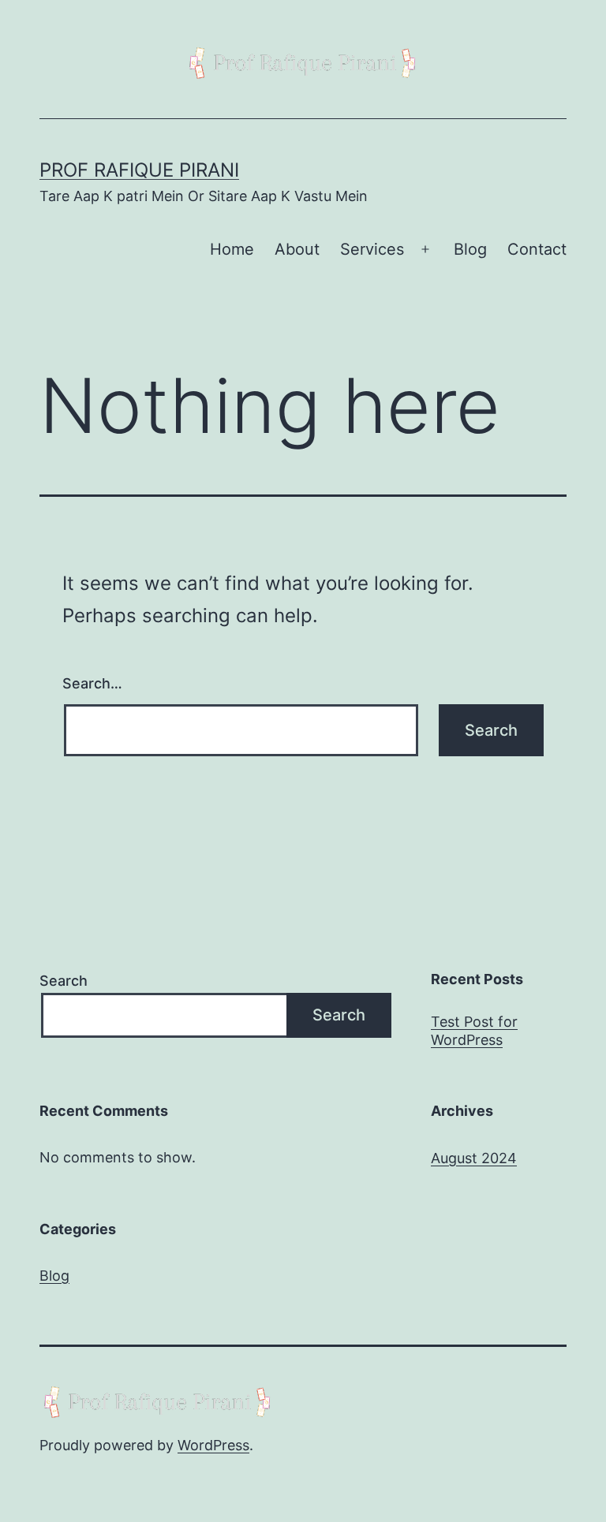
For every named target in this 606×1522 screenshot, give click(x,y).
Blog (470, 249)
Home (232, 249)
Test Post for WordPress (474, 1030)
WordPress (213, 1445)
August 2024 (474, 1158)
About (297, 249)
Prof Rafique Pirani (139, 170)
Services (372, 249)
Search (63, 980)
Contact (537, 249)
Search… (92, 683)
